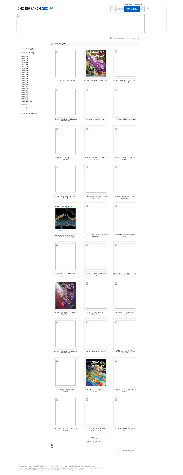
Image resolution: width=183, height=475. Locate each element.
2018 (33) (24, 72)
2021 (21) (24, 66)
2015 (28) (24, 78)
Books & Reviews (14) (29, 113)
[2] (94, 438)
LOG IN (135, 4)
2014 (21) (24, 80)
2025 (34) (24, 58)
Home (115, 38)
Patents (24, 104)
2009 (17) (24, 91)
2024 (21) (24, 60)
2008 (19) (24, 93)
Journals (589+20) (27, 53)
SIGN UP (140, 4)
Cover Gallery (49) (27, 49)
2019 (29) (24, 70)
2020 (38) (24, 68)
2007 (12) (24, 95)
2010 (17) (24, 89)
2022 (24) (24, 64)
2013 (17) (24, 82)
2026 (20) (24, 56)
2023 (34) (24, 62)
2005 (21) (24, 99)
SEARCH (131, 4)
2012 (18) (24, 84)
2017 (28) (24, 74)
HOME (126, 4)
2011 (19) (24, 87)
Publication (121, 38)
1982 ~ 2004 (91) (27, 101)
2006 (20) (24, 97)
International (25, 110)
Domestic (24, 108)
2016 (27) (24, 76)
